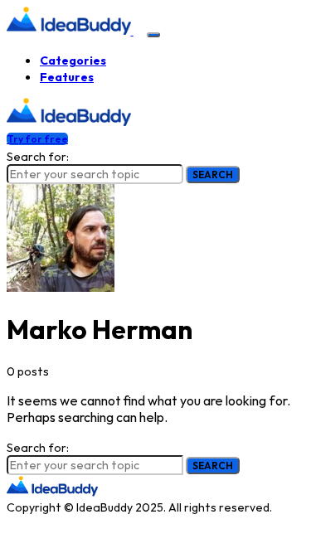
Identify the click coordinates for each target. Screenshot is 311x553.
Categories (73, 60)
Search (212, 174)
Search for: (38, 156)
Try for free (37, 139)
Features (67, 77)
